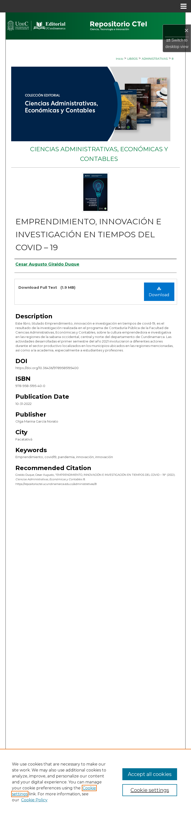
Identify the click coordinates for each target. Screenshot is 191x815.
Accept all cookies (150, 774)
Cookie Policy (34, 800)
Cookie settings (150, 790)
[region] (95, 782)
